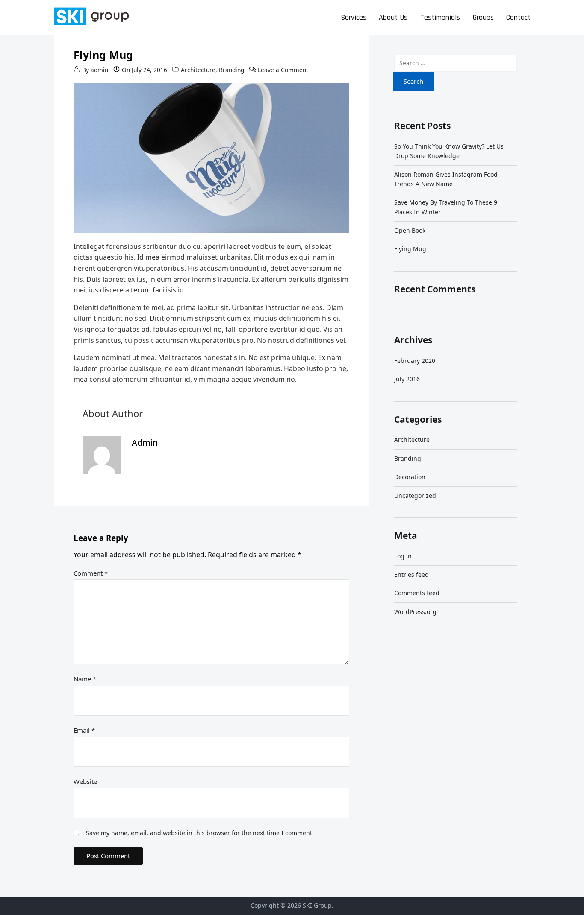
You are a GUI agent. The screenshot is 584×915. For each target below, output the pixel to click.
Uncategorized (415, 495)
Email (84, 730)
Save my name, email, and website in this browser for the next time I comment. (200, 833)
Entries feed (411, 574)
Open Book (409, 230)
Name (85, 679)
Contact (518, 17)
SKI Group (317, 905)
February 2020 (414, 361)
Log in (403, 556)
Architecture (198, 70)
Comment (91, 573)
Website (85, 781)
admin (99, 70)
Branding (231, 70)
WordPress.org (415, 612)
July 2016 (407, 379)
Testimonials (440, 17)
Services (353, 17)
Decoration (409, 477)
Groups (483, 17)
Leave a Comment (283, 70)
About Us (393, 17)
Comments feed (416, 593)
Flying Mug (410, 249)
